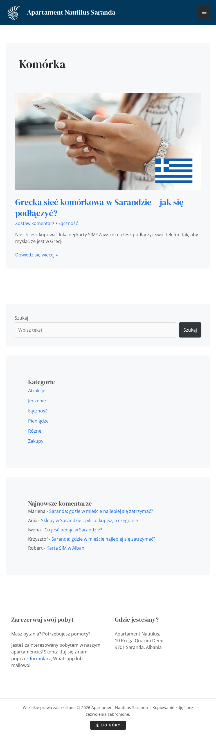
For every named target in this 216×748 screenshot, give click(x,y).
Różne (34, 431)
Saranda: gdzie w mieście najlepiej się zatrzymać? (101, 511)
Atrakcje (36, 390)
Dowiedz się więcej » (36, 254)
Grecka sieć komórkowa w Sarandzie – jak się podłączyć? (99, 207)
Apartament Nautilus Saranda (71, 12)
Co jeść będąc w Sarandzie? (73, 530)
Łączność (68, 223)
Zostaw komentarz (35, 223)
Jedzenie (37, 401)
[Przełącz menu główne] (204, 12)
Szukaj (21, 318)
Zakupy (35, 441)
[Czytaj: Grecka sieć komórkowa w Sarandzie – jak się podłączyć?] (108, 141)
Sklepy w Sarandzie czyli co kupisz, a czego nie (89, 520)
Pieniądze (38, 421)
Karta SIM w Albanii (66, 548)
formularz (40, 658)
